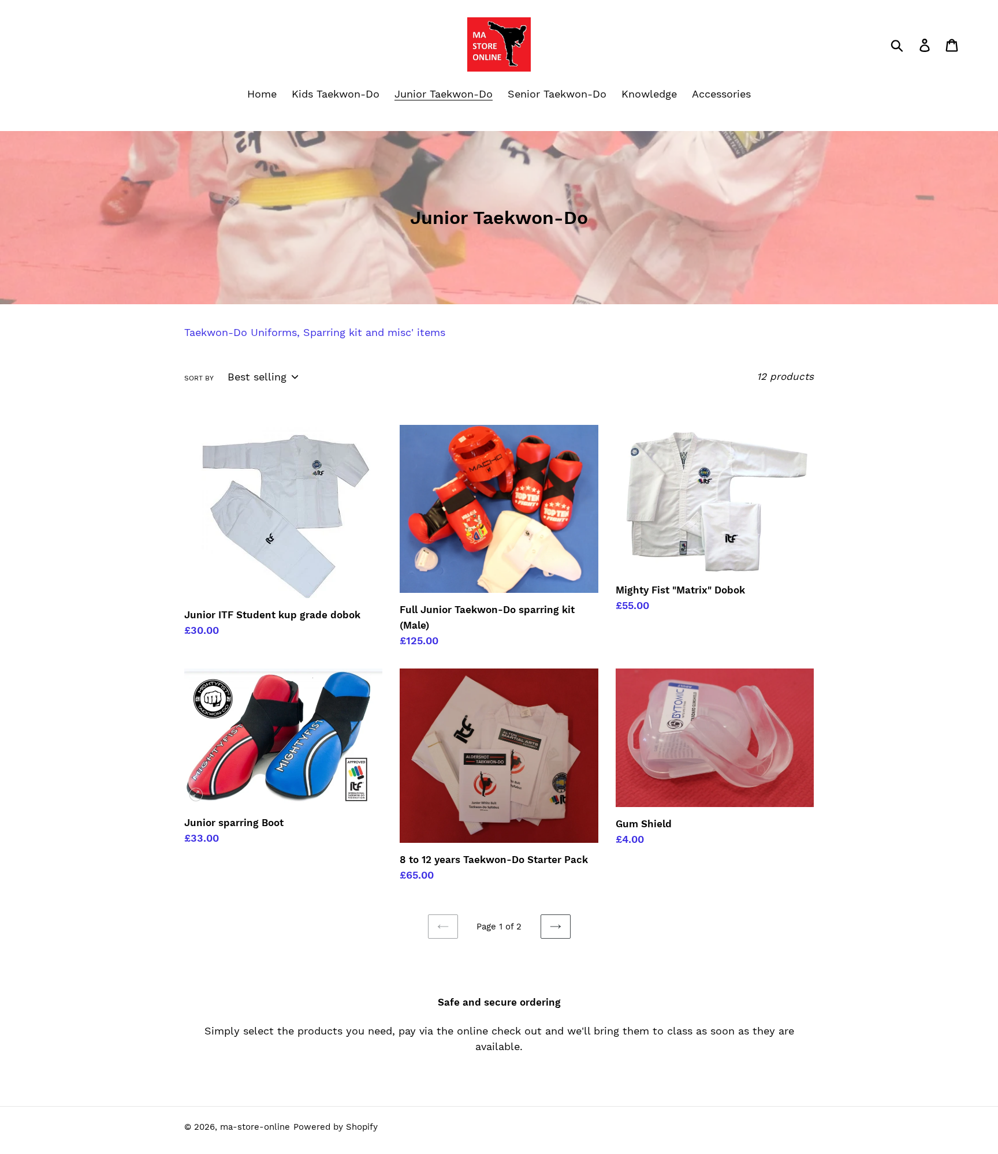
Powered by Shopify (335, 1127)
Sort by (199, 378)
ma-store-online (255, 1127)
